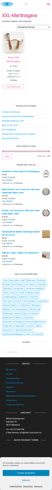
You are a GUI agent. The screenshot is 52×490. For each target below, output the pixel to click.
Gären (5, 293)
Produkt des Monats (11, 112)
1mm (5, 280)
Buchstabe (17, 284)
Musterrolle (35, 309)
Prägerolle (7, 326)
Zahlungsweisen (13, 378)
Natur (25, 313)
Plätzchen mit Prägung (13, 321)
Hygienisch (23, 297)
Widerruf (9, 387)
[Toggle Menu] (48, 4)
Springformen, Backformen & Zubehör (19, 134)
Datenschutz (28, 486)
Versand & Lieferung (14, 383)
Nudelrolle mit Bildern (12, 317)
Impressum (38, 486)
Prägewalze (19, 326)
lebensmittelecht (10, 305)
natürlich (34, 313)
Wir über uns (11, 370)
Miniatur (6, 309)
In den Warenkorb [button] (13, 87)
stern (28, 334)
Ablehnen (26, 480)
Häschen (34, 297)
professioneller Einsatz (35, 321)
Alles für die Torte (10, 125)
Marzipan (36, 305)
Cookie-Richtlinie (15, 486)
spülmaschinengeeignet (13, 334)
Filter (7, 156)
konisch (18, 301)
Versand (15, 74)
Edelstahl (7, 288)
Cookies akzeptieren (26, 473)
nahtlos (17, 313)
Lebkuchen (25, 305)
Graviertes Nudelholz (35, 288)
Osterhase (28, 317)
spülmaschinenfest (23, 330)
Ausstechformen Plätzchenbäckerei (18, 116)
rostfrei (30, 326)
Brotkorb (41, 280)
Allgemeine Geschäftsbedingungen (21, 396)
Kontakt (9, 374)
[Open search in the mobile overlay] (26, 4)
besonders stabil (17, 280)
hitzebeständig (9, 297)
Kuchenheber (29, 301)
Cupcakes (42, 284)
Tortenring (37, 334)
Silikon (38, 326)
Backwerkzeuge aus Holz (13, 121)
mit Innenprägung (20, 309)
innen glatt (7, 301)
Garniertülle (18, 288)
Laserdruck (42, 301)
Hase (22, 293)
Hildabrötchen (33, 293)
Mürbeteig (7, 313)
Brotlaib (6, 284)
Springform (8, 330)
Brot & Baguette (9, 129)
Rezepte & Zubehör (10, 138)
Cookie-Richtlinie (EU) (15, 405)
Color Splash (29, 284)
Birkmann (31, 280)
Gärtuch (14, 293)
